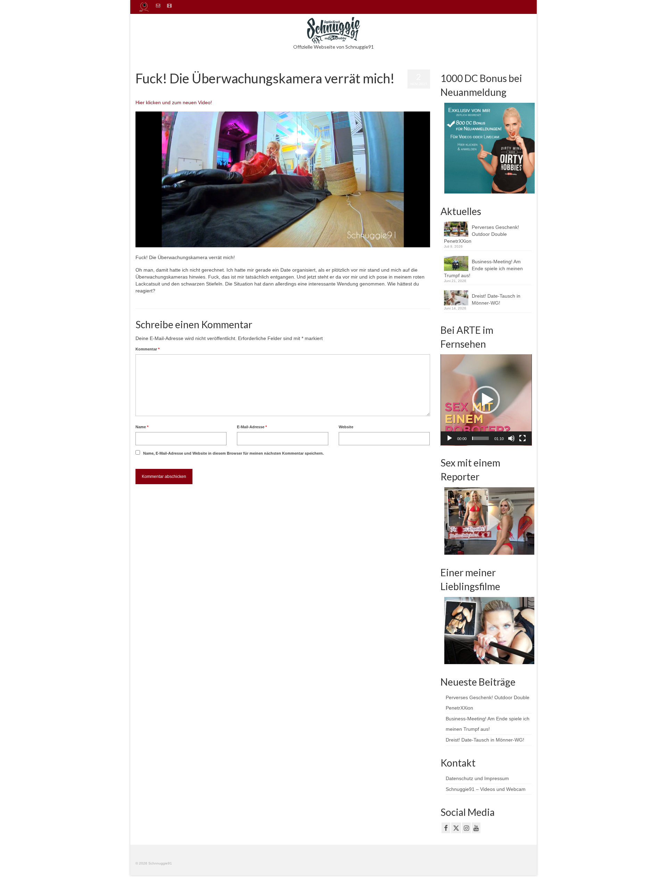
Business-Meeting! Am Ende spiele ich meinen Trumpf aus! (483, 268)
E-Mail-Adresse (252, 427)
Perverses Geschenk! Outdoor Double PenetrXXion (481, 234)
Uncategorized (208, 92)
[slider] (480, 438)
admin (152, 92)
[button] (486, 400)
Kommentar (147, 349)
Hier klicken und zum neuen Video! (173, 102)
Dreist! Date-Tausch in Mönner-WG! (496, 299)
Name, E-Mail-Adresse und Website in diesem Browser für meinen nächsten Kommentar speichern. (233, 453)
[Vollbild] (522, 438)
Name (141, 427)
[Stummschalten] (511, 438)
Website (346, 427)
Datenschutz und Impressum (477, 778)
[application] (486, 400)
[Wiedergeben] (449, 438)
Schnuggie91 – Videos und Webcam (486, 789)
